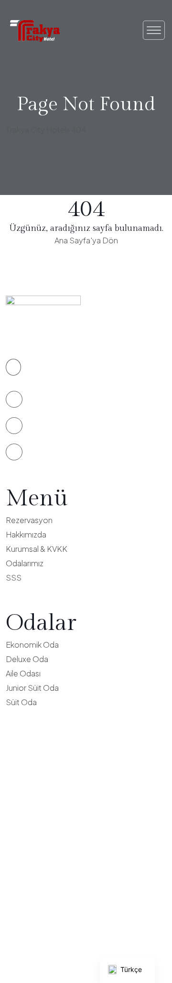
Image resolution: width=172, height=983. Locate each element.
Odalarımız (24, 563)
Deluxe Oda (27, 659)
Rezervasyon (29, 520)
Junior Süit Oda (32, 688)
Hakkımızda (26, 534)
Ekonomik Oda (32, 645)
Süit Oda (21, 702)
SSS (14, 577)
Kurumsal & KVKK (36, 549)
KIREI (119, 954)
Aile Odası (23, 673)
